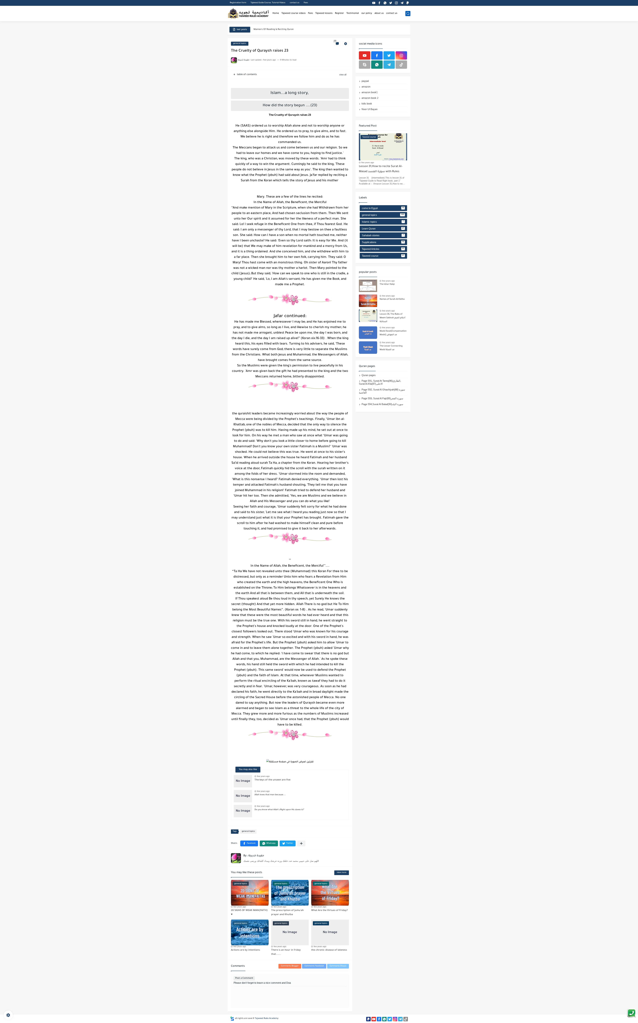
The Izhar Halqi (387, 284)
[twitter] (391, 3)
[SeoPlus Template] (232, 1018)
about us (379, 13)
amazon (366, 86)
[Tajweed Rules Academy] (248, 13)
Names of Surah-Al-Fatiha (392, 299)
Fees (306, 3)
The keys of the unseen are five (272, 780)
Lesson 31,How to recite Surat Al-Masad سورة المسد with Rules (381, 169)
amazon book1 (370, 92)
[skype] (364, 64)
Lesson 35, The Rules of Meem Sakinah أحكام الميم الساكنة (392, 318)
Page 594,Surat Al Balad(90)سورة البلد (382, 404)
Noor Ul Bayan (369, 109)
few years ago (263, 776)
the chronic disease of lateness (329, 950)
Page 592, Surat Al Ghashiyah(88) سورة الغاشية (382, 391)
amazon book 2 (370, 97)
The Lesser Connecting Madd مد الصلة (391, 348)
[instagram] (396, 3)
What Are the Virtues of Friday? (329, 910)
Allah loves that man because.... (270, 795)
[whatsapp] (385, 3)
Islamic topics (383, 221)
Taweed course (383, 255)
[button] (249, 843)
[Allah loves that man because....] (243, 796)
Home (275, 13)
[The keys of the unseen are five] (243, 781)
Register (339, 13)
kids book (367, 103)
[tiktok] (401, 64)
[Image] (368, 286)
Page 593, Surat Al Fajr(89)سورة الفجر (382, 398)
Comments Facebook (314, 966)
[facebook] (379, 3)
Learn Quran (383, 228)
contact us (294, 3)
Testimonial (352, 13)
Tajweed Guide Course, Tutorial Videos (268, 3)
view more (341, 873)
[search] (407, 13)
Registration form (238, 3)
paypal (365, 81)
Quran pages (369, 375)
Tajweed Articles (383, 249)
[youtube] (374, 3)
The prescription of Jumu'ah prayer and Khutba (287, 912)
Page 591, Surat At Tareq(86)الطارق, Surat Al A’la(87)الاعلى (380, 382)
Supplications (383, 242)
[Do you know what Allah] (243, 811)
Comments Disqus (338, 966)
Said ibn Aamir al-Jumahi (267, 27)
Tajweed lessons (323, 13)
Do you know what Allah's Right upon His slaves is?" (279, 810)
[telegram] (402, 3)
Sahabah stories (383, 235)
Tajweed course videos (293, 13)
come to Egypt (383, 208)
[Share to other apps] (301, 843)
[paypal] (408, 3)
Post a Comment (244, 978)
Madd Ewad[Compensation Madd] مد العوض (393, 333)
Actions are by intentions (245, 950)
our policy (366, 13)
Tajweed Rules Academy (266, 1018)
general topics (239, 44)
